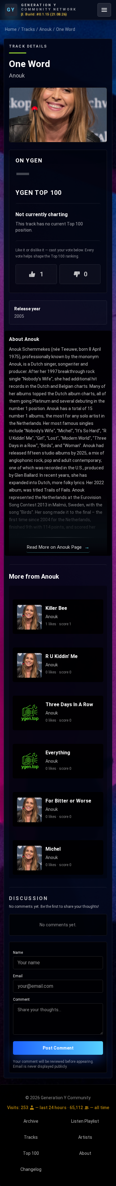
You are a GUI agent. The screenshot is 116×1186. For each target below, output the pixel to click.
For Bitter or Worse (68, 801)
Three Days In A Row (69, 704)
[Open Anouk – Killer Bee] (29, 617)
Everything (57, 753)
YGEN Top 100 (38, 192)
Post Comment (58, 1048)
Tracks (28, 29)
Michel (53, 849)
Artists (85, 1137)
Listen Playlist (85, 1121)
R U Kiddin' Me (61, 656)
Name (18, 952)
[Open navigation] (104, 10)
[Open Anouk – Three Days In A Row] (29, 713)
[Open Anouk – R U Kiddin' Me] (29, 665)
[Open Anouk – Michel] (29, 858)
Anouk (45, 29)
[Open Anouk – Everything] (29, 761)
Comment (21, 999)
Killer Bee (56, 608)
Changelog (30, 1169)
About (85, 1153)
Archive (31, 1121)
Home (11, 29)
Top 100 (31, 1153)
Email (18, 976)
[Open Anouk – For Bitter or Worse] (29, 810)
